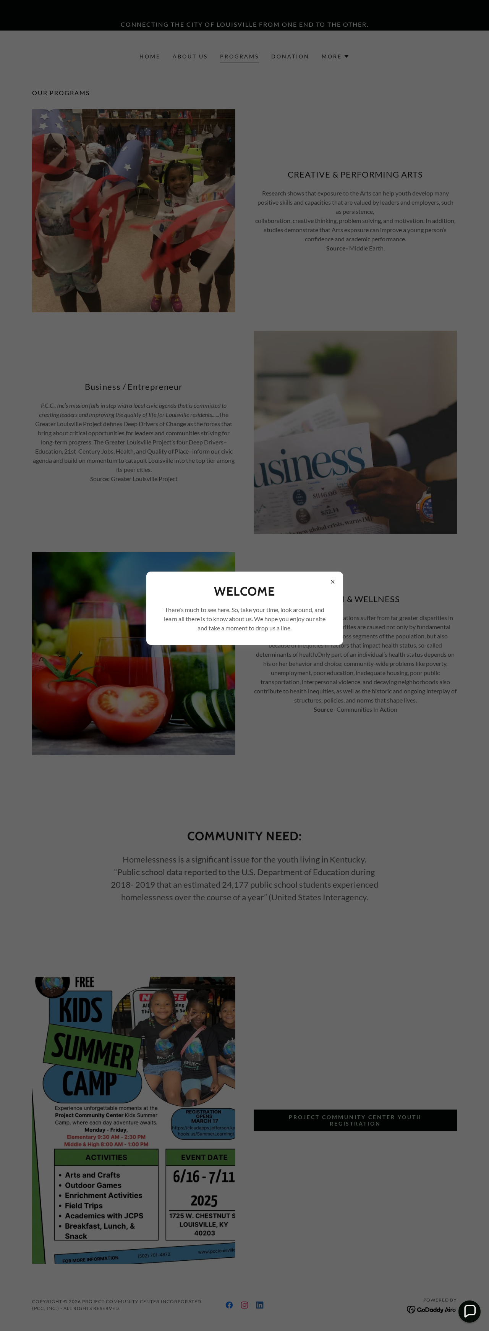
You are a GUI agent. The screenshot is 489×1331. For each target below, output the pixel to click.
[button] (469, 1311)
